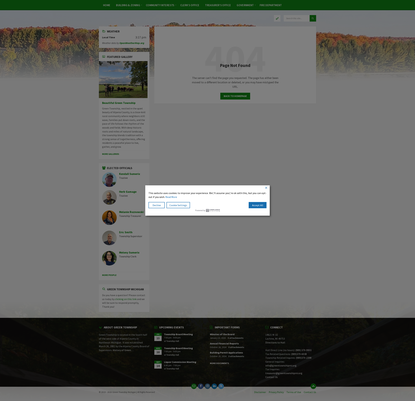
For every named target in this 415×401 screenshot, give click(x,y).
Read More (171, 197)
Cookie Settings (178, 205)
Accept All (257, 205)
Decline (157, 205)
